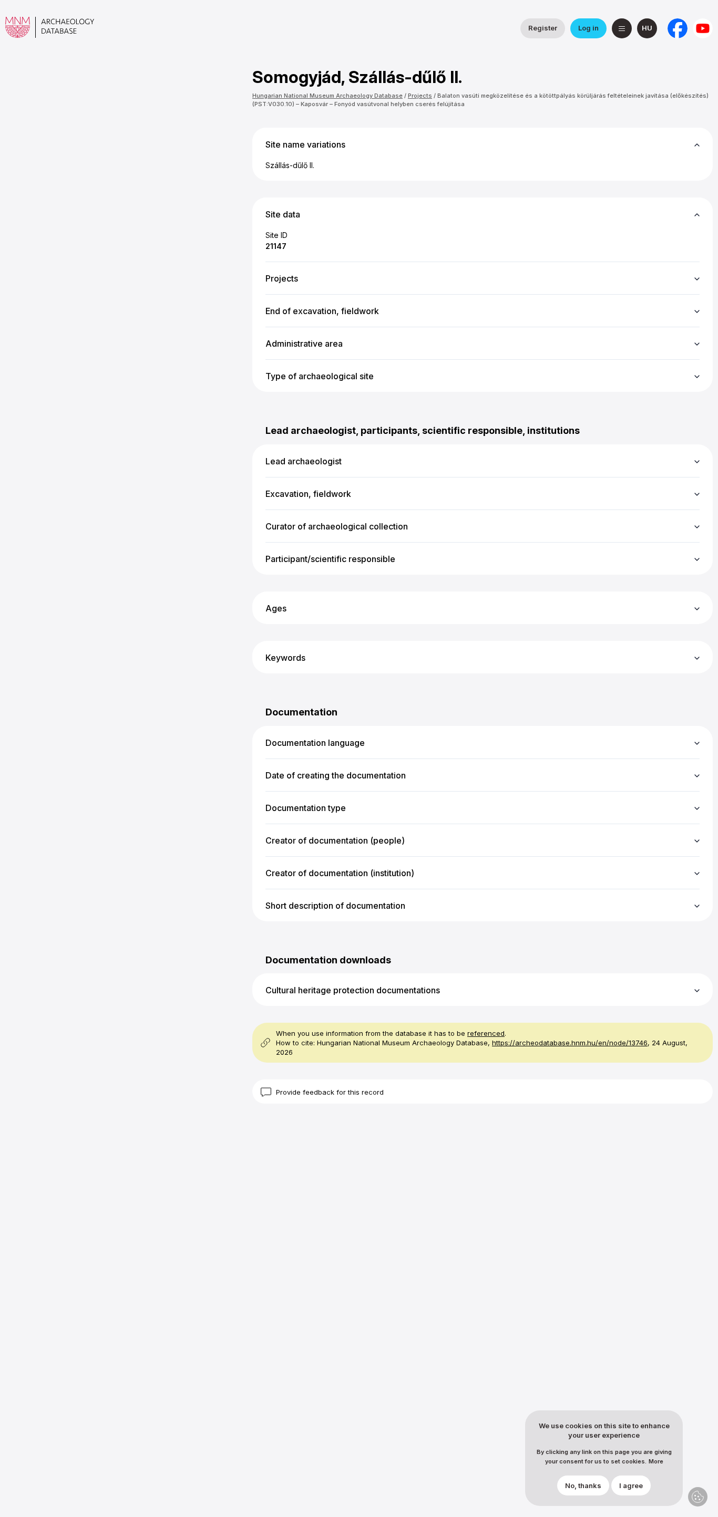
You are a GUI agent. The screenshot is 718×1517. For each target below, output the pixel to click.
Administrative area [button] (304, 343)
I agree (631, 1486)
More (656, 1462)
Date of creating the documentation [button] (335, 775)
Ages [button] (275, 608)
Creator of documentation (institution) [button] (339, 873)
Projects (420, 95)
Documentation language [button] (315, 742)
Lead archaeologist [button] (303, 461)
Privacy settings (697, 1496)
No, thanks (583, 1486)
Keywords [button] (285, 657)
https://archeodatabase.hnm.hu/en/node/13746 (570, 1042)
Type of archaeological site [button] (319, 376)
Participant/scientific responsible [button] (330, 559)
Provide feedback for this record (330, 1092)
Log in (588, 28)
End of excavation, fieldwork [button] (322, 311)
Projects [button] (281, 278)
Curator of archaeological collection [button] (336, 526)
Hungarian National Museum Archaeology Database (327, 95)
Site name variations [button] (305, 144)
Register (542, 28)
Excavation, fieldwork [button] (308, 494)
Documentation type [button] (305, 808)
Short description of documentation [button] (335, 905)
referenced (486, 1033)
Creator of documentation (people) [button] (335, 840)
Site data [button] (282, 214)
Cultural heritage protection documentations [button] (352, 990)
